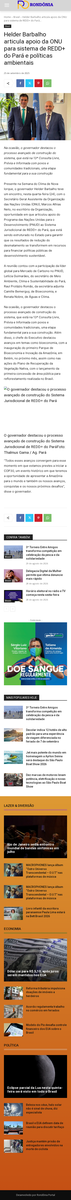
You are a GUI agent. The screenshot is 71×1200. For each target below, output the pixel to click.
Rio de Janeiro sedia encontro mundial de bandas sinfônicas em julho (33, 848)
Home (7, 17)
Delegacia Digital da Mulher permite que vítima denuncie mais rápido (44, 574)
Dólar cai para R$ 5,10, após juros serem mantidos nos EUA (33, 973)
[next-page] (12, 609)
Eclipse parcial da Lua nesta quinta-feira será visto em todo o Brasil (35, 1089)
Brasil (16, 17)
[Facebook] (20, 83)
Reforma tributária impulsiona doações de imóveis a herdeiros (45, 992)
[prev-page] (6, 609)
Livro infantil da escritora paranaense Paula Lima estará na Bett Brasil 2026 (45, 912)
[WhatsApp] (47, 83)
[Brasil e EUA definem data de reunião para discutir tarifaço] (13, 1128)
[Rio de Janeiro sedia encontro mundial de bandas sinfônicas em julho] (35, 836)
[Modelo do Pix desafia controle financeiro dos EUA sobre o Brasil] (13, 1029)
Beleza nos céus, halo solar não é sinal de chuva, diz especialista (44, 1108)
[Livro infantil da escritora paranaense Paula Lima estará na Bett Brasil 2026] (13, 913)
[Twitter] (29, 83)
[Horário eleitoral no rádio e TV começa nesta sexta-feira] (13, 595)
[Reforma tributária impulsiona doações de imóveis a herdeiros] (13, 993)
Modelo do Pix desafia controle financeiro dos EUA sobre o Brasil (46, 1028)
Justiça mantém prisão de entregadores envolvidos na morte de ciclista (44, 1145)
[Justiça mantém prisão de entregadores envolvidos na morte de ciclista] (13, 1146)
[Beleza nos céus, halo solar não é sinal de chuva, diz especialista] (13, 1109)
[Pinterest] (38, 83)
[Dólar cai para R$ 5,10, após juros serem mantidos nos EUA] (35, 960)
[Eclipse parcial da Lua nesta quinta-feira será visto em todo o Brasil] (35, 1076)
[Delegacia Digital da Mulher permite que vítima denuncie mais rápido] (13, 575)
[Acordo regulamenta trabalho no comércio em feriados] (13, 1011)
